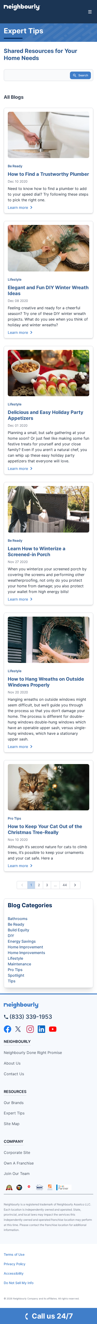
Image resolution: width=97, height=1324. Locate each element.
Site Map (12, 1123)
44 (65, 885)
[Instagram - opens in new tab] (30, 1029)
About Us (12, 1063)
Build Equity (18, 930)
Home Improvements (26, 952)
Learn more (18, 207)
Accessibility (14, 1273)
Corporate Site (17, 1152)
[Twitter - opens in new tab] (19, 1029)
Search (83, 75)
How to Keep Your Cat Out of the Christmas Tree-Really (45, 829)
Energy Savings (22, 941)
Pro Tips (14, 818)
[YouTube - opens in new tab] (53, 1029)
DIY (11, 935)
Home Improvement (25, 947)
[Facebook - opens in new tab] (7, 1029)
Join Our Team (17, 1173)
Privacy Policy (14, 1264)
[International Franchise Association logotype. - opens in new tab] (9, 1187)
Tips (12, 981)
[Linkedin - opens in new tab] (41, 1029)
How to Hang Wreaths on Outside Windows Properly (46, 682)
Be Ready (15, 166)
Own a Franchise (19, 1163)
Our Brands (14, 1102)
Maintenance (19, 964)
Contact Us (14, 1073)
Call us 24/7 (52, 1316)
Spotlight (16, 975)
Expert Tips (14, 1113)
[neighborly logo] (48, 1005)
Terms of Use (14, 1254)
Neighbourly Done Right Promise (33, 1052)
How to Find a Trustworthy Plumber (48, 174)
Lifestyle (14, 279)
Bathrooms (18, 918)
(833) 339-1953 (30, 1016)
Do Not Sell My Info (18, 1283)
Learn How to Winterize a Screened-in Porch (36, 551)
